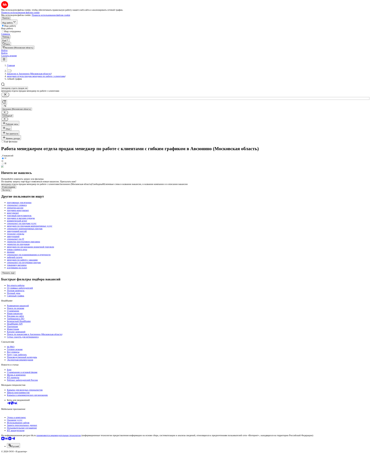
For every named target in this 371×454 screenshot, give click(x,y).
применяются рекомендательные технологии (58, 435)
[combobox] (14, 88)
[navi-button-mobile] (4, 59)
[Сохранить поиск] (4, 102)
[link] (6, 44)
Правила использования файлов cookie (51, 15)
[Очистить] (5, 94)
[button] (4, 50)
